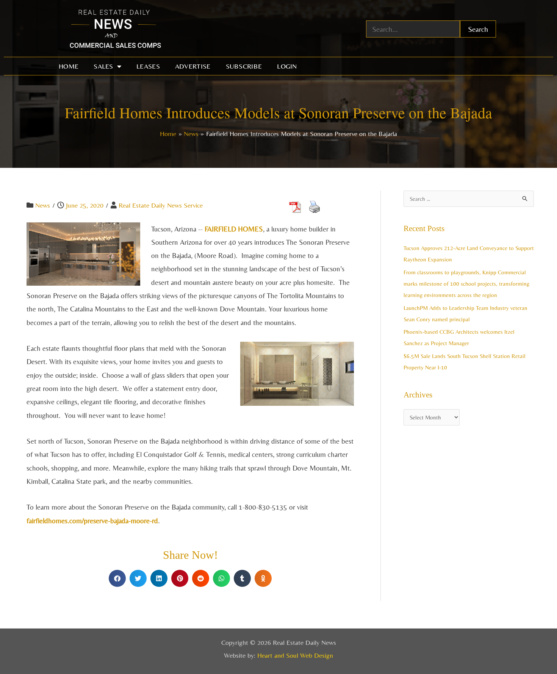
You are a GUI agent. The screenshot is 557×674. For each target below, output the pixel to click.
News (42, 205)
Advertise (193, 66)
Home (68, 66)
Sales (103, 66)
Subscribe (244, 66)
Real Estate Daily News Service (161, 205)
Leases (148, 66)
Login (287, 66)
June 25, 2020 (84, 205)
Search (478, 29)
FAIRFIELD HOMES (234, 229)
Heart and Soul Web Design (295, 655)
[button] (117, 578)
